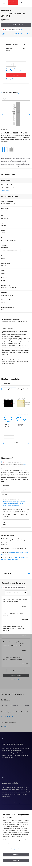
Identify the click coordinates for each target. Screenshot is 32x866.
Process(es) (7, 573)
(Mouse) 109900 (6, 559)
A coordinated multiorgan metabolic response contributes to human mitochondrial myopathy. (14, 504)
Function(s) (7, 567)
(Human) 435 (14, 558)
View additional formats (10, 251)
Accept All (16, 860)
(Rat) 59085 (14, 559)
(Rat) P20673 (5, 554)
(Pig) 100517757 (23, 558)
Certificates (19, 34)
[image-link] (16, 114)
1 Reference (6, 19)
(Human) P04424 (13, 552)
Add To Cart (16, 75)
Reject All (16, 854)
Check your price (11, 69)
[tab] (16, 566)
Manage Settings (16, 849)
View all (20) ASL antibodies (16, 25)
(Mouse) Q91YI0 (23, 552)
